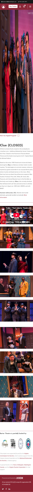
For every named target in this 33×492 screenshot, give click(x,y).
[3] (16, 262)
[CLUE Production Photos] (16, 237)
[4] (16, 286)
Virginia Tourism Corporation (17, 467)
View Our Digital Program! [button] (8, 136)
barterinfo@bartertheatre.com (9, 2)
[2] (16, 311)
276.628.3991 (23, 2)
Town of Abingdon (18, 465)
